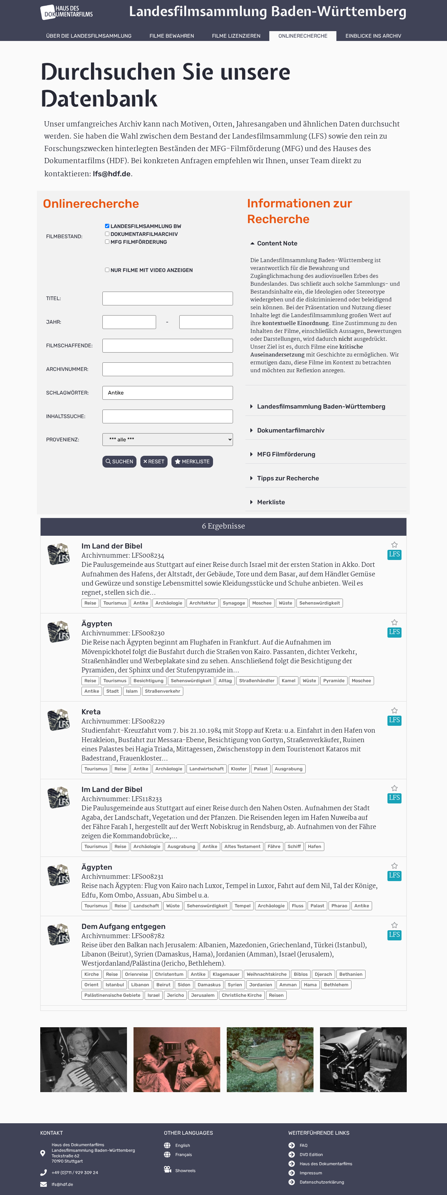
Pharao (339, 906)
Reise (90, 603)
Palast (261, 769)
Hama (310, 985)
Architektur (202, 603)
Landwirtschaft (206, 769)
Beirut (163, 985)
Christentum (169, 974)
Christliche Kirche (242, 995)
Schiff (294, 846)
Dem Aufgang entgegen (123, 926)
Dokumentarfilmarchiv (291, 430)
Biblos (301, 974)
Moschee (262, 603)
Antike (141, 603)
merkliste (195, 461)
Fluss (297, 906)
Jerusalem (203, 995)
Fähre (274, 846)
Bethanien (351, 974)
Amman (288, 985)
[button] (325, 243)
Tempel (243, 906)
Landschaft (146, 906)
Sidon (184, 985)
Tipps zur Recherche (288, 478)
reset (155, 461)
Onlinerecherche (303, 36)
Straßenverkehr (162, 691)
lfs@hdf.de (112, 173)
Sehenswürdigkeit (319, 603)
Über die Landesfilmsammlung (89, 36)
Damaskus (209, 985)
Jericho (175, 995)
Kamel (288, 681)
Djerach (323, 974)
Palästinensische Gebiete (112, 995)
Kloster (239, 769)
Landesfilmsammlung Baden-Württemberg (321, 406)
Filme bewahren (172, 36)
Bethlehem (336, 985)
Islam (132, 691)
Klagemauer (226, 974)
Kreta (91, 711)
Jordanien (260, 985)
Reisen (276, 995)
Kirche (91, 974)
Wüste (285, 603)
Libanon (140, 985)
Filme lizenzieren (236, 36)
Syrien (235, 985)
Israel (154, 995)
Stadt (112, 691)
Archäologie (168, 603)
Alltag (225, 681)
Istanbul (115, 985)
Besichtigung (149, 681)
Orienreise (136, 974)
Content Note (277, 243)
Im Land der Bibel (111, 546)
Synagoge (234, 603)
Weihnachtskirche (267, 974)
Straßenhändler (257, 681)
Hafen (314, 846)
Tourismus (114, 603)
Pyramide (334, 681)
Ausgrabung (289, 769)
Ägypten (96, 623)
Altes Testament (242, 846)
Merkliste (271, 502)
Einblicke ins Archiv (373, 36)
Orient (91, 985)
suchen (122, 461)
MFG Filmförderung (286, 454)
